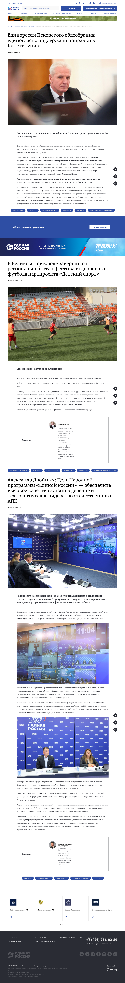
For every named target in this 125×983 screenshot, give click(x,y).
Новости (31, 26)
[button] (60, 924)
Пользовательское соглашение (18, 971)
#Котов (32, 210)
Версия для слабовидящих (109, 3)
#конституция (18, 210)
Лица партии (23, 14)
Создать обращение (100, 227)
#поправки (67, 210)
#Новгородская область (18, 470)
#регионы (80, 210)
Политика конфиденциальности (18, 973)
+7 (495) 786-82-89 (101, 940)
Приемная (79, 14)
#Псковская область (49, 210)
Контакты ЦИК (15, 941)
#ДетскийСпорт (52, 470)
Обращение (71, 8)
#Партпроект (68, 470)
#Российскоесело (43, 878)
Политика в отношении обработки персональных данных (27, 974)
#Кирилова (83, 470)
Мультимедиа (93, 14)
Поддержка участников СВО (63, 18)
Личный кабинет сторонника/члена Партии (100, 8)
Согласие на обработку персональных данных (23, 976)
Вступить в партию (110, 14)
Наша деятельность (40, 14)
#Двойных (27, 878)
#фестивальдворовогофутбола (105, 470)
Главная (10, 26)
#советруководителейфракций (101, 210)
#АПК (98, 878)
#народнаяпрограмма (81, 878)
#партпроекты (61, 878)
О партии (11, 14)
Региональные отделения (62, 14)
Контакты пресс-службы (45, 941)
